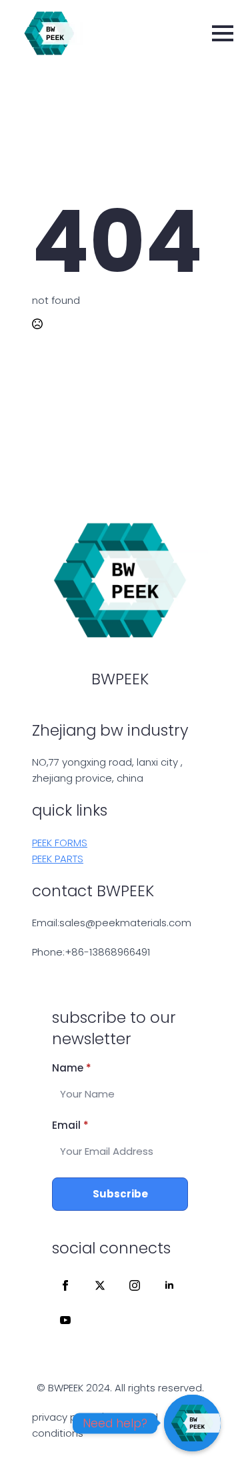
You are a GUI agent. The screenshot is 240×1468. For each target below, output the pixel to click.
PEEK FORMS (59, 843)
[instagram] (134, 1285)
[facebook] (65, 1285)
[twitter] (100, 1285)
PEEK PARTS (57, 859)
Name (71, 1068)
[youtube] (65, 1320)
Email (70, 1125)
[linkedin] (169, 1285)
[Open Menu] (222, 33)
